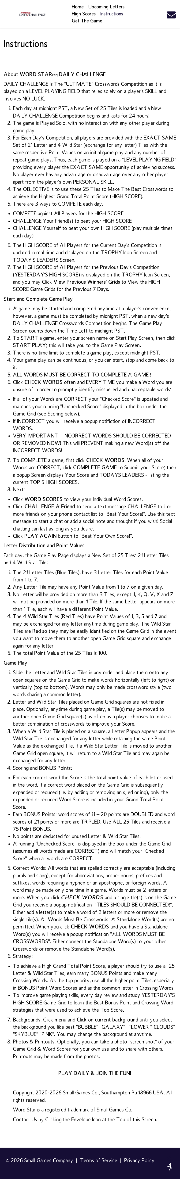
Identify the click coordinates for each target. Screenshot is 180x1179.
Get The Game (87, 21)
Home (78, 7)
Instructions (111, 14)
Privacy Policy (139, 1160)
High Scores (84, 14)
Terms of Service (98, 1160)
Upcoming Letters (106, 7)
